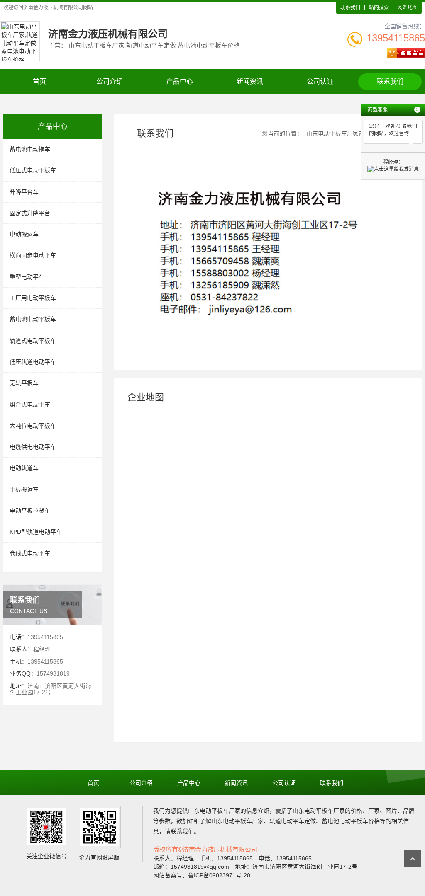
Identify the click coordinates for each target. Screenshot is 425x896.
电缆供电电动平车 (33, 446)
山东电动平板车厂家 (214, 810)
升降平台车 (24, 192)
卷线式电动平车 (30, 553)
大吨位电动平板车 (33, 425)
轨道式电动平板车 (33, 340)
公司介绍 (109, 81)
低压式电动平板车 (33, 170)
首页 (39, 81)
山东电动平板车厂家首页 (338, 133)
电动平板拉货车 (30, 510)
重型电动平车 (27, 277)
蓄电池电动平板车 (33, 319)
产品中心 (179, 81)
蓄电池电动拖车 (30, 149)
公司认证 (320, 81)
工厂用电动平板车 (33, 298)
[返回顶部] (412, 858)
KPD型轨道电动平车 (36, 531)
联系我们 (350, 7)
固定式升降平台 (30, 213)
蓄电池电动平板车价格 (351, 821)
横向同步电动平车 (33, 255)
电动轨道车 (24, 468)
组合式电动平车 (30, 404)
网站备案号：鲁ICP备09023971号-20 (201, 875)
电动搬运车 (24, 234)
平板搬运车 (24, 489)
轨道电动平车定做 (292, 821)
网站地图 (408, 7)
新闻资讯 (250, 81)
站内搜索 (379, 7)
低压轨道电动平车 (33, 361)
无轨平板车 (24, 383)
